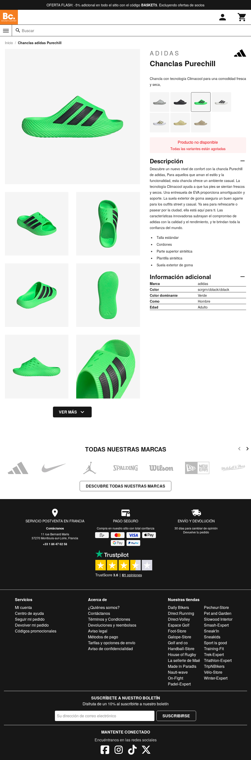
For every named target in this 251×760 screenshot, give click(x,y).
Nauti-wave (178, 672)
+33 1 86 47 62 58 (55, 544)
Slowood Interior (218, 619)
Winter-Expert (215, 678)
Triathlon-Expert (218, 660)
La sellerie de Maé (184, 660)
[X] (146, 750)
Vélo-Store (213, 672)
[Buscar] (18, 30)
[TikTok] (132, 750)
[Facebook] (105, 750)
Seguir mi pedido (30, 619)
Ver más (68, 412)
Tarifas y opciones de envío (111, 642)
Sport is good (215, 642)
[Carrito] (242, 17)
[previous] (239, 449)
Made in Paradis (182, 666)
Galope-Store (179, 637)
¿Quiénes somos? (104, 607)
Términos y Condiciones (109, 619)
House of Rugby (182, 654)
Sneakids (212, 637)
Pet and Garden (217, 613)
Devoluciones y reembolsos (112, 625)
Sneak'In (211, 631)
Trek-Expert (214, 654)
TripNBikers (214, 666)
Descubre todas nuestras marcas (125, 486)
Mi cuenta (23, 607)
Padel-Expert (179, 684)
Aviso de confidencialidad (110, 648)
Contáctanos (55, 528)
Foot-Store (177, 631)
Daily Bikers (178, 607)
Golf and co (178, 642)
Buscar (28, 30)
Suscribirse (176, 716)
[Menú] (6, 31)
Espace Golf (178, 625)
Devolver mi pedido (32, 625)
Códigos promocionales (35, 631)
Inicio (9, 42)
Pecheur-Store (216, 607)
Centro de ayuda (29, 613)
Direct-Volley (179, 619)
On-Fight (175, 678)
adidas (165, 53)
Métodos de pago (103, 637)
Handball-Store (181, 648)
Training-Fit (214, 648)
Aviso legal (97, 631)
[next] (247, 449)
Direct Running (181, 613)
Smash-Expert (216, 625)
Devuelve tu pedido (196, 532)
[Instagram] (119, 750)
